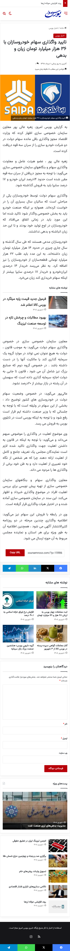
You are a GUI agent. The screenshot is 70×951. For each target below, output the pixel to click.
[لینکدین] (35, 568)
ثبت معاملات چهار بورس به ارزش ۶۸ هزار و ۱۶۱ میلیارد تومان (52, 613)
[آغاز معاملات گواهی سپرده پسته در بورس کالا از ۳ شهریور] (51, 633)
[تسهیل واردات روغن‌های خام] (58, 876)
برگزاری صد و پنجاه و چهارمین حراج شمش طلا (24, 856)
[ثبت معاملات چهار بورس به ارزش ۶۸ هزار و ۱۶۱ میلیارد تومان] (51, 600)
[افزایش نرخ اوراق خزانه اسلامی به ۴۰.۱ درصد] (18, 600)
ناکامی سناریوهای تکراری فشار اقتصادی (27, 887)
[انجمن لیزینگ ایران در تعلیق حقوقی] (58, 845)
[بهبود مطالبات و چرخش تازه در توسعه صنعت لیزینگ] (58, 321)
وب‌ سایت (63, 753)
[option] (35, 811)
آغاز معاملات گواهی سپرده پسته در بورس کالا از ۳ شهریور (52, 647)
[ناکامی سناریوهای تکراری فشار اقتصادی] (58, 891)
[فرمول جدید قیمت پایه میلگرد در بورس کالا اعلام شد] (58, 302)
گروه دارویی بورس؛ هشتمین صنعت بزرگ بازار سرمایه (20, 647)
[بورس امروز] (53, 13)
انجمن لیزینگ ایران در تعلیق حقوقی (29, 841)
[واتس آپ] (22, 568)
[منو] (65, 15)
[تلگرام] (9, 568)
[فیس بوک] (60, 568)
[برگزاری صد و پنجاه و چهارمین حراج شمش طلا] (58, 861)
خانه (62, 28)
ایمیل (64, 738)
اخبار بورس (53, 28)
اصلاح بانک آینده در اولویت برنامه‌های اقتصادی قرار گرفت (35, 826)
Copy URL (15, 553)
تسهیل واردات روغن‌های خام (32, 871)
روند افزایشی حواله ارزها (51, 3)
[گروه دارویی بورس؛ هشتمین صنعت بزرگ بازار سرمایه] (18, 633)
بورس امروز (23, 928)
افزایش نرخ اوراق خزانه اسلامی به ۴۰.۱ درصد (18, 613)
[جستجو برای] (4, 15)
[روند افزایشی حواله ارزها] (58, 906)
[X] (47, 568)
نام (65, 724)
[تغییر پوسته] (10, 15)
